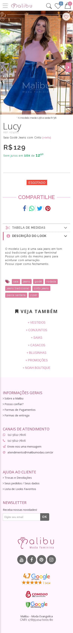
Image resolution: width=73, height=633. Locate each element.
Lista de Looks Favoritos (20, 489)
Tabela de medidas (27, 227)
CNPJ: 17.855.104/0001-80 (36, 619)
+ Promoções (36, 360)
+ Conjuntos (36, 330)
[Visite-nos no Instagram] (51, 559)
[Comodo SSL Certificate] (37, 594)
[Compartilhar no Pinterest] (47, 208)
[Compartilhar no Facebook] (24, 208)
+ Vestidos (36, 322)
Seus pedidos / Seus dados (21, 483)
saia (16, 281)
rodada (51, 281)
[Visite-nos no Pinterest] (41, 559)
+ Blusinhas (36, 352)
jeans (26, 281)
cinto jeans (41, 288)
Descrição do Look (28, 236)
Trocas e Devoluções (18, 477)
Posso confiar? (14, 404)
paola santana (16, 295)
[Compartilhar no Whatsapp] (31, 208)
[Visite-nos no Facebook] (31, 559)
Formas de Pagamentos (20, 409)
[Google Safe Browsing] (37, 604)
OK (44, 516)
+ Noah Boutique (36, 367)
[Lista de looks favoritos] (58, 5)
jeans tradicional (18, 288)
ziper (33, 295)
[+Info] (46, 137)
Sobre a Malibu (13, 398)
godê (38, 281)
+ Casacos (36, 345)
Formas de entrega (16, 415)
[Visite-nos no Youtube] (21, 559)
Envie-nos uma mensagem (24, 446)
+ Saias (36, 337)
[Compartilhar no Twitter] (40, 208)
